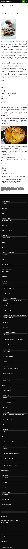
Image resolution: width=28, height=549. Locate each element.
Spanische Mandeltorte (7, 504)
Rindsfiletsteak (6, 409)
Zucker (8, 190)
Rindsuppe (4, 266)
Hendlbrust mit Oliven (8, 458)
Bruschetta (4, 203)
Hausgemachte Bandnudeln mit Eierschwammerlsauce (14, 315)
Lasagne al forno (7, 402)
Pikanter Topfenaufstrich (7, 220)
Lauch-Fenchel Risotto (8, 341)
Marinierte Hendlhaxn (8, 460)
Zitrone (3, 190)
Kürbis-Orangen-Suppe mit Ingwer (9, 257)
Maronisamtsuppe (6, 261)
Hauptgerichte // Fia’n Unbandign (7, 278)
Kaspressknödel (6, 324)
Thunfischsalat (5, 232)
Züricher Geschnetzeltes (8, 468)
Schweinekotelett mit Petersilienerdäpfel (12, 417)
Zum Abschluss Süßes (10, 11)
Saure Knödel (5, 223)
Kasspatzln (5, 327)
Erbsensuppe (4, 242)
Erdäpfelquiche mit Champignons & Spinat (12, 300)
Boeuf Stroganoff (7, 390)
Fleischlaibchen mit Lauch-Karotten (11, 400)
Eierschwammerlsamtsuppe (7, 240)
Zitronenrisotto (6, 383)
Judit (11, 15)
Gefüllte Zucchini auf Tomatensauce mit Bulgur (13, 307)
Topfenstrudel (5, 506)
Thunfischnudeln (7, 443)
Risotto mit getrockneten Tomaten (10, 368)
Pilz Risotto (5, 363)
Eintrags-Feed (3, 536)
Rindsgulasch (6, 412)
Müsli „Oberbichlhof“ (6, 218)
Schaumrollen (5, 494)
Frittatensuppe (5, 247)
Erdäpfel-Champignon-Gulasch (9, 298)
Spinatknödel (6, 378)
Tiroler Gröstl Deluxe (7, 426)
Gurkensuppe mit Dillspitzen (8, 252)
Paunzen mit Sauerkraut (8, 356)
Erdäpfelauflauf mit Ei (8, 295)
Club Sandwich (6, 291)
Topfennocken (6, 380)
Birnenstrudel (5, 477)
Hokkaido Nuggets (7, 320)
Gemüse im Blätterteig (8, 310)
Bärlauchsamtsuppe (6, 237)
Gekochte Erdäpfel (7, 305)
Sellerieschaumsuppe (6, 269)
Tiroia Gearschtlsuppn (6, 274)
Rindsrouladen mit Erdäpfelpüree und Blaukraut (13, 414)
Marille (21, 187)
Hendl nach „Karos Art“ (8, 455)
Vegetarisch (4, 281)
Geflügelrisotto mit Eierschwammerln (11, 453)
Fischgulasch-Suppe (6, 244)
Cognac (3, 187)
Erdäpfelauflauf (6, 293)
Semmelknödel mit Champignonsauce (11, 371)
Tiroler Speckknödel (7, 429)
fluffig (8, 187)
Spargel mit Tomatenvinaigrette (8, 230)
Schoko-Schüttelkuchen (7, 501)
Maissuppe (4, 259)
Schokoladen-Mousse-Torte (8, 497)
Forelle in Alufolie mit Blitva (9, 441)
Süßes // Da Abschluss (5, 470)
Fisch (3, 436)
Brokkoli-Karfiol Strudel (7, 201)
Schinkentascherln (6, 227)
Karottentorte (5, 482)
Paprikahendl (6, 463)
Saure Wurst (4, 225)
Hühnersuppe (5, 254)
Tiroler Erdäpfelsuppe (6, 271)
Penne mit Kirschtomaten (8, 358)
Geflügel (4, 446)
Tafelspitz (5, 424)
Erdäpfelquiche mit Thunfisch (9, 438)
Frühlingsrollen (6, 451)
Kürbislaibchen (6, 334)
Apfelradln (4, 472)
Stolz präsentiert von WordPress (6, 547)
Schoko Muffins (5, 499)
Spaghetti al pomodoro (8, 373)
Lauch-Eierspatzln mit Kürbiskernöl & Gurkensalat (13, 339)
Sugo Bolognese (6, 421)
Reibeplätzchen (6, 366)
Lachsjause (4, 213)
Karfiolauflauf (6, 322)
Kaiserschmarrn (10, 13)
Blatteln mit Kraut (7, 283)
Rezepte (2, 11)
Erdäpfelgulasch (7, 397)
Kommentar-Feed (4, 539)
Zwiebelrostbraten (7, 434)
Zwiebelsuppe (5, 276)
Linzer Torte (4, 487)
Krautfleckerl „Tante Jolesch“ (9, 332)
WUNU (4, 431)
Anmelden (3, 534)
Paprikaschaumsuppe (6, 264)
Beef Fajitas (5, 388)
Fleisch (3, 385)
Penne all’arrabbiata (7, 404)
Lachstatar (4, 215)
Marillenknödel (5, 489)
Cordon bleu (6, 448)
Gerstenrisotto (6, 312)
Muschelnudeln (6, 349)
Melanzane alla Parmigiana (9, 346)
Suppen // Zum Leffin (5, 235)
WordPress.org (4, 541)
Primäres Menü (26, 1)
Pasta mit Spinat (6, 354)
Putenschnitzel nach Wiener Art (10, 465)
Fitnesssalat (4, 208)
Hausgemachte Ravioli (8, 317)
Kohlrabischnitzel (7, 329)
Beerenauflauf (5, 475)
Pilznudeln (5, 361)
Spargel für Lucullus (7, 419)
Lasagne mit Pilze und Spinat (9, 337)
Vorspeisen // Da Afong (5, 198)
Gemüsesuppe (4, 249)
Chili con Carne (6, 392)
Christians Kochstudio (6, 1)
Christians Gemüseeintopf (8, 288)
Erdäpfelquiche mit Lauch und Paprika (11, 303)
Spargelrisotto (6, 375)
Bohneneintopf (6, 286)
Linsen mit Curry (6, 344)
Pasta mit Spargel (6, 351)
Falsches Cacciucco (6, 206)
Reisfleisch (5, 407)
